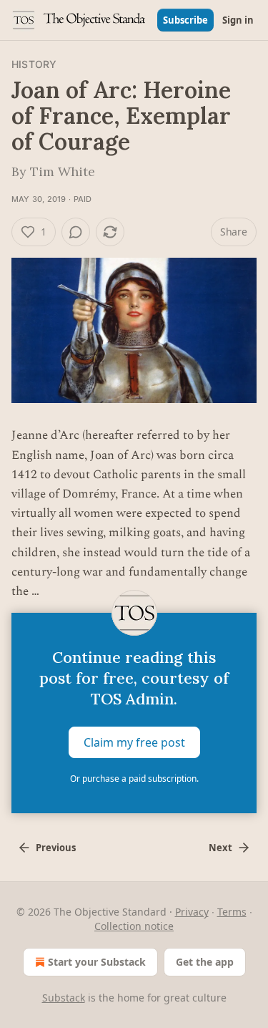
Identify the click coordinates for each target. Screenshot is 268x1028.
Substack (63, 997)
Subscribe (185, 20)
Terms (232, 911)
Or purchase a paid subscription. (134, 778)
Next (220, 847)
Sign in (238, 20)
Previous (56, 847)
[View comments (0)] (75, 232)
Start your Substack (97, 962)
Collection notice (134, 926)
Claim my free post (134, 742)
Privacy (192, 911)
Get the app (205, 962)
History (33, 64)
